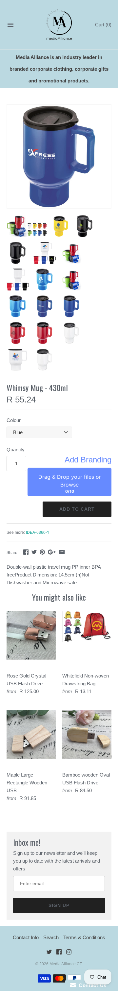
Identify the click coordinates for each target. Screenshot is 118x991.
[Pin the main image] (42, 552)
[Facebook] (59, 953)
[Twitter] (49, 953)
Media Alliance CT (65, 964)
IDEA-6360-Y (37, 532)
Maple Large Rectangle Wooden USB (27, 782)
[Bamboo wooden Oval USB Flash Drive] (86, 734)
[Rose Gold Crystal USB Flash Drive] (31, 635)
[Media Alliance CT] (59, 25)
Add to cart (77, 509)
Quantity (16, 449)
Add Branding (88, 460)
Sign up (59, 905)
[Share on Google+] (52, 552)
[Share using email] (62, 552)
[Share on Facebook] (26, 552)
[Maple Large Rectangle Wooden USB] (31, 734)
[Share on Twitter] (34, 552)
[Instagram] (68, 953)
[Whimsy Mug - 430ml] (59, 156)
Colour (14, 420)
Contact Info (26, 937)
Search (51, 937)
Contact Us (91, 985)
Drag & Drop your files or (69, 481)
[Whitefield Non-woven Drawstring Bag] (86, 635)
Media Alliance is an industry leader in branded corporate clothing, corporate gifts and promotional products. (59, 68)
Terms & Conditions (84, 937)
